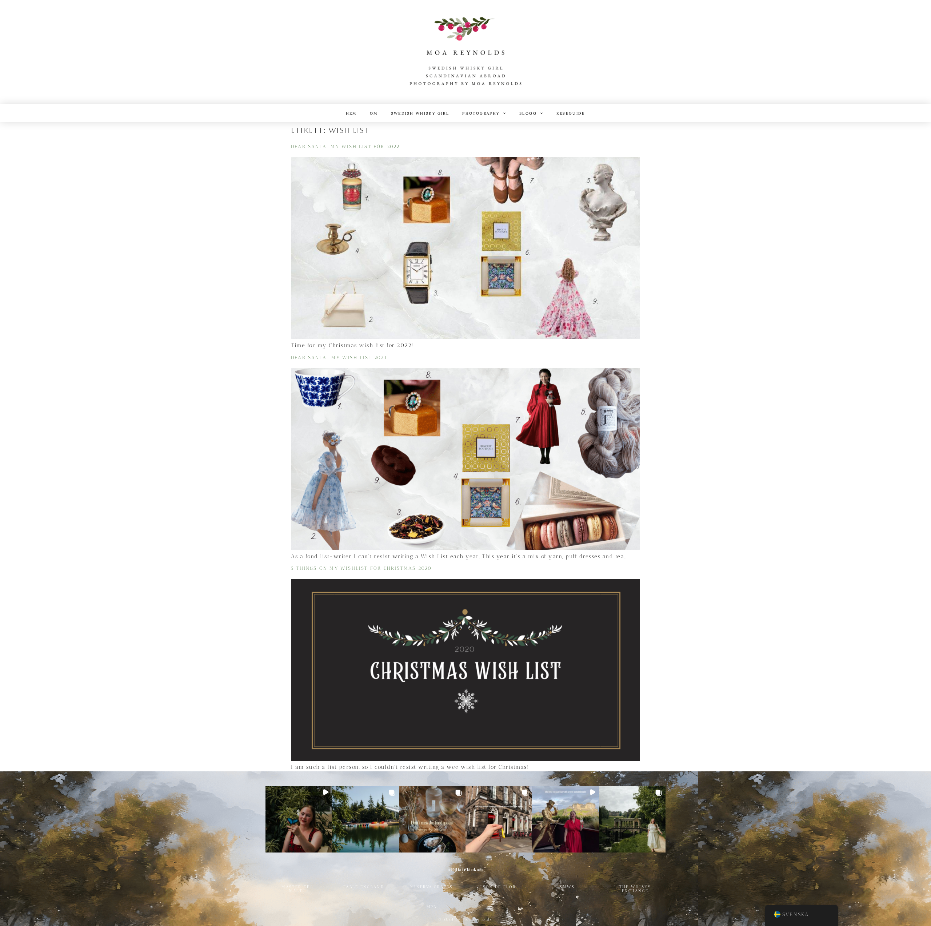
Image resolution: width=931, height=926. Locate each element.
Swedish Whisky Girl (420, 113)
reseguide (570, 113)
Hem (351, 113)
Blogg (528, 113)
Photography (480, 113)
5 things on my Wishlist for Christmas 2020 (361, 568)
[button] (298, 819)
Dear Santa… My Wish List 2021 (339, 357)
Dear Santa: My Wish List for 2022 (345, 146)
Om (374, 113)
